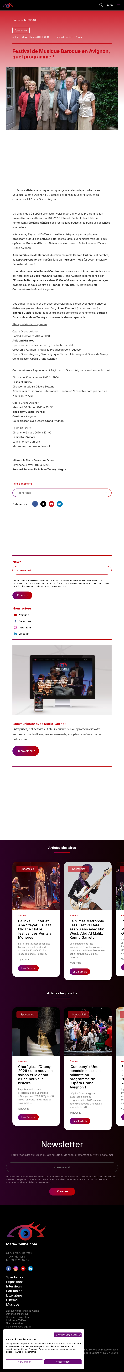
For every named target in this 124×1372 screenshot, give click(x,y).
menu (110, 4)
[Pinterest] (51, 504)
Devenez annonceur (17, 1313)
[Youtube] (23, 1268)
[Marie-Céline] (8, 5)
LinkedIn (24, 633)
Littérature (14, 1295)
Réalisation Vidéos (16, 1320)
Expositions (14, 1282)
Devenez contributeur (18, 1317)
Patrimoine (14, 1291)
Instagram (25, 627)
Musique (12, 1304)
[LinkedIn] (30, 1268)
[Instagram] (15, 1268)
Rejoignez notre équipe (18, 1326)
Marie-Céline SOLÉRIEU (35, 37)
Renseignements (22, 483)
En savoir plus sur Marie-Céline (22, 1310)
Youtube (24, 615)
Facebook (25, 621)
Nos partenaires (14, 1323)
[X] (43, 504)
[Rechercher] (101, 5)
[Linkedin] (60, 504)
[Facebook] (35, 504)
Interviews (14, 1286)
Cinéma (12, 1300)
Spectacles (21, 30)
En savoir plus (25, 751)
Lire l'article (28, 968)
